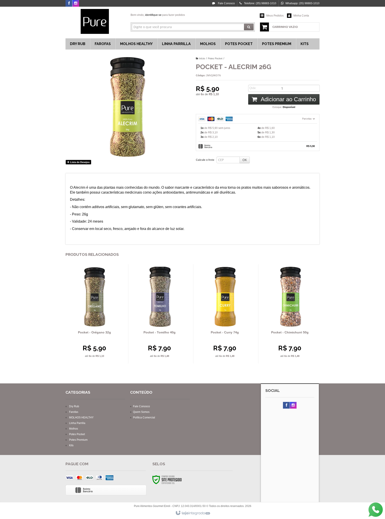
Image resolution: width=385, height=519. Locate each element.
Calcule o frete (205, 159)
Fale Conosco (226, 3)
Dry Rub (74, 406)
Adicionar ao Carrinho (287, 99)
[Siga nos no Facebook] (69, 3)
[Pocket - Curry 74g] (225, 314)
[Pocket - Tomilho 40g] (160, 314)
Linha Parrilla (77, 423)
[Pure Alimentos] (95, 21)
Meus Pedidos (275, 15)
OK (244, 160)
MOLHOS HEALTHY (81, 417)
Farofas (73, 412)
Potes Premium (78, 439)
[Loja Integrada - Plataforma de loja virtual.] (193, 513)
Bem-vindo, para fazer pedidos (158, 15)
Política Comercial (144, 417)
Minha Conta (301, 15)
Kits (71, 445)
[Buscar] (249, 27)
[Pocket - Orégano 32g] (94, 314)
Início (202, 58)
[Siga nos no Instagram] (75, 3)
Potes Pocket (215, 58)
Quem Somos (141, 412)
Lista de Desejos (80, 162)
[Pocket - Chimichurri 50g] (290, 314)
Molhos (73, 428)
